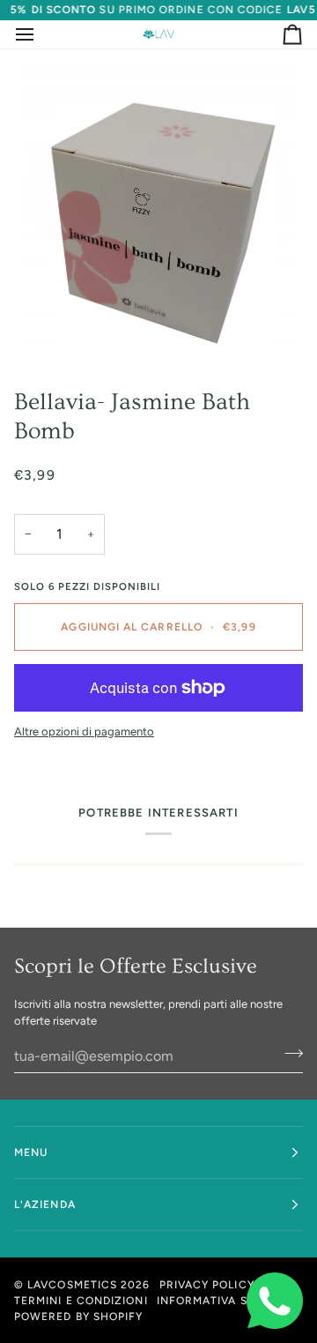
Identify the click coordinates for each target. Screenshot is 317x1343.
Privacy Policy (206, 1285)
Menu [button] (31, 1152)
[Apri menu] (40, 34)
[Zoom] (158, 212)
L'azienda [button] (45, 1204)
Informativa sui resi (223, 1301)
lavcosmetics (72, 1285)
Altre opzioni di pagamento (84, 731)
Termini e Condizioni (81, 1301)
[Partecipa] (288, 1054)
